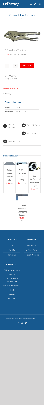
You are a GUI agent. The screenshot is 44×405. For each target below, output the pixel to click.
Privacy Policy (32, 250)
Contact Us (12, 255)
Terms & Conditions (32, 255)
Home (12, 245)
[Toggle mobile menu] (40, 4)
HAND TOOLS (16, 79)
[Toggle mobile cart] (31, 4)
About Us (12, 250)
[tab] (22, 88)
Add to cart (27, 66)
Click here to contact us (12, 270)
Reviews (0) (7, 94)
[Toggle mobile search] (35, 4)
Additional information (10, 89)
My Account (32, 245)
